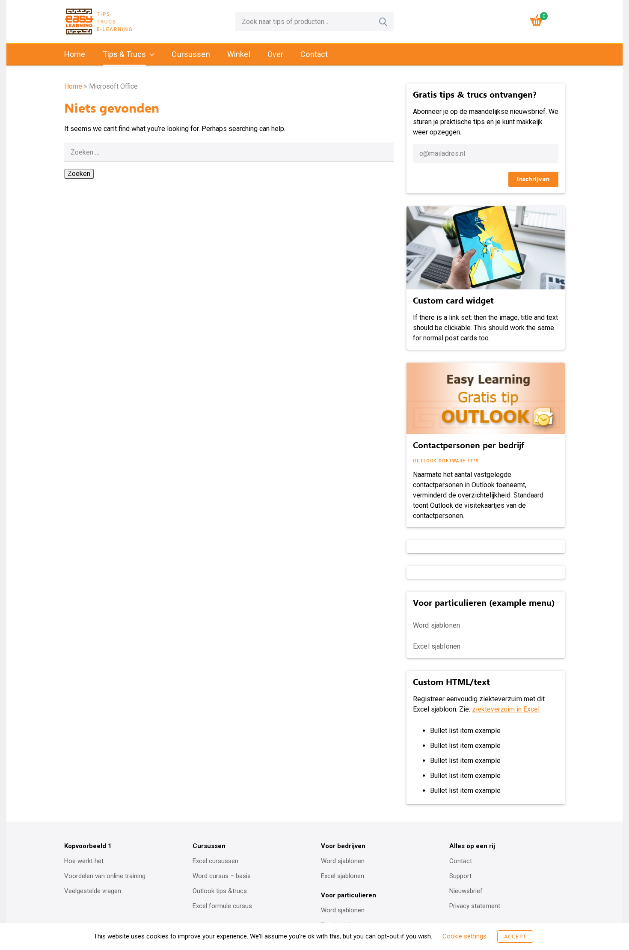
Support (460, 876)
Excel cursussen (215, 861)
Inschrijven (533, 179)
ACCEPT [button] (515, 936)
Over (275, 54)
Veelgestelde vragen (92, 891)
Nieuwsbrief (466, 891)
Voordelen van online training (104, 876)
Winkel (238, 54)
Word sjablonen (436, 625)
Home (75, 54)
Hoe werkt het (84, 861)
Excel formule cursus (222, 906)
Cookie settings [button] (464, 936)
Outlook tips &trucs (220, 891)
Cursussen (191, 54)
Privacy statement (474, 906)
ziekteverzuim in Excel (506, 709)
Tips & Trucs (124, 54)
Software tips (459, 461)
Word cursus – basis (222, 876)
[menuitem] (75, 55)
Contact (314, 54)
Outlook (425, 461)
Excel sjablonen (436, 646)
